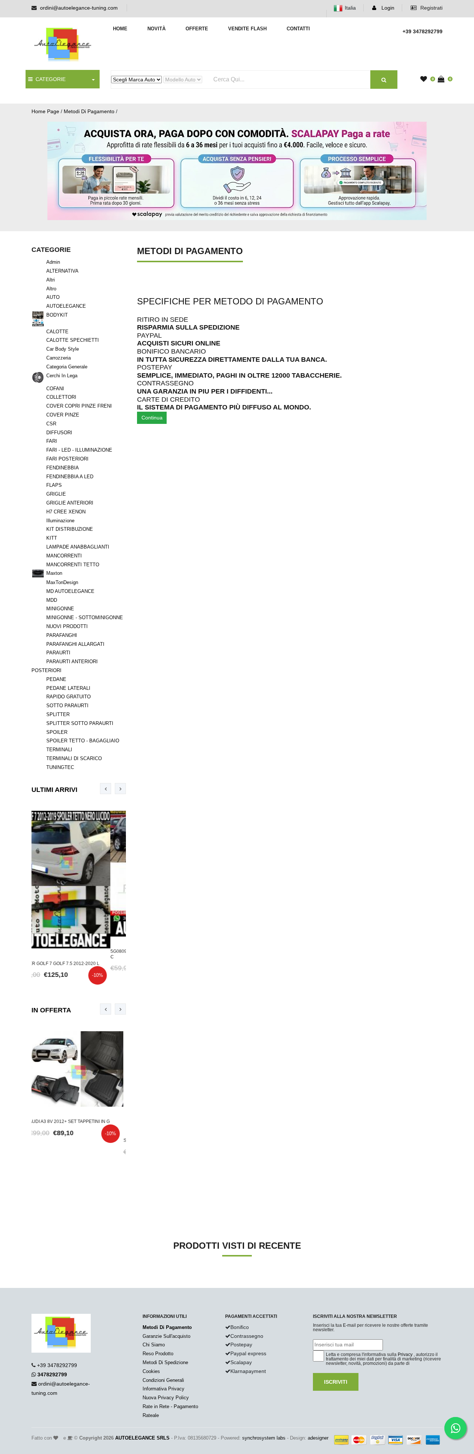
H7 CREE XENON (66, 512)
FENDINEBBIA (62, 467)
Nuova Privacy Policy (166, 1397)
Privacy (405, 1354)
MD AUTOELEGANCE (70, 591)
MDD (51, 600)
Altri (50, 280)
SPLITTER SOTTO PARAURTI (79, 723)
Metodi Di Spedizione (165, 1362)
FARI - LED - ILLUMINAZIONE (79, 450)
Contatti (298, 28)
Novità (156, 28)
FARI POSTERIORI (67, 459)
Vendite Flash (247, 28)
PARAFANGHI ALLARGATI (75, 644)
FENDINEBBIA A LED (69, 476)
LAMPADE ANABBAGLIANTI (77, 547)
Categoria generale (66, 367)
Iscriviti (335, 1382)
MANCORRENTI (64, 556)
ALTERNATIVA (62, 271)
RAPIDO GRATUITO (68, 696)
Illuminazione (60, 520)
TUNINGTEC (60, 767)
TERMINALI (59, 749)
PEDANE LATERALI (68, 688)
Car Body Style (62, 349)
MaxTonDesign (62, 582)
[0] (425, 79)
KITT (51, 538)
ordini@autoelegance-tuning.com (79, 8)
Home (120, 28)
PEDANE (56, 679)
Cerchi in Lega (61, 375)
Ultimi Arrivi (54, 789)
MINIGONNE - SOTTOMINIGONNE (84, 617)
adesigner (318, 1438)
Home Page (45, 111)
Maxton (54, 573)
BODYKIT (57, 315)
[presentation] (105, 788)
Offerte (197, 28)
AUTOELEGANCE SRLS (142, 1438)
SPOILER (56, 732)
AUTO (53, 297)
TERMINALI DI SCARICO (74, 758)
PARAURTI (58, 652)
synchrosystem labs (264, 1438)
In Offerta (51, 1010)
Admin (53, 262)
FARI (51, 441)
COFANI (55, 388)
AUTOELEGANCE (66, 306)
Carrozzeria (58, 358)
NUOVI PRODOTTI (67, 626)
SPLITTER (58, 714)
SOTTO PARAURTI (67, 705)
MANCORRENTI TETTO (72, 564)
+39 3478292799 (57, 1365)
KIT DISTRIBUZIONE (69, 529)
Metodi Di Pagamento (89, 111)
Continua (152, 418)
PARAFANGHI (61, 635)
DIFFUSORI (59, 432)
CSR (51, 423)
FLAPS (54, 485)
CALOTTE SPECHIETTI (72, 340)
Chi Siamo (154, 1344)
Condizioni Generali (163, 1380)
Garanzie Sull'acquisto (166, 1336)
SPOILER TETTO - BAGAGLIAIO (82, 740)
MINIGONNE (60, 608)
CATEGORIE (49, 79)
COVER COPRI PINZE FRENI (79, 406)
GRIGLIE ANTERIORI (69, 503)
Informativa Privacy (163, 1388)
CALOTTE (57, 331)
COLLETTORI (61, 397)
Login (387, 8)
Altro (51, 288)
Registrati (431, 8)
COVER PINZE (62, 415)
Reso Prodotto (158, 1353)
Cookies (151, 1371)
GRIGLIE (56, 494)
